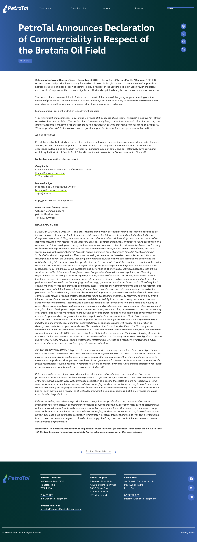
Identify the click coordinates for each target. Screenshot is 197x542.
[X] (191, 488)
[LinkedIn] (191, 497)
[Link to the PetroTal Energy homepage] (15, 9)
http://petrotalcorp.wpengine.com (54, 201)
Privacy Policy (188, 533)
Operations (45, 9)
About (106, 9)
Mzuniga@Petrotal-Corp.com (51, 190)
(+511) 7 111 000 (132, 495)
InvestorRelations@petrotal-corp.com (60, 509)
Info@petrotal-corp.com (53, 499)
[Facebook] (191, 479)
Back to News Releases (98, 452)
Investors (140, 9)
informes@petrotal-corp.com (140, 499)
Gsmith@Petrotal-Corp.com (50, 173)
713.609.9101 (46, 495)
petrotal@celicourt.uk (47, 214)
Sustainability (78, 9)
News (170, 9)
